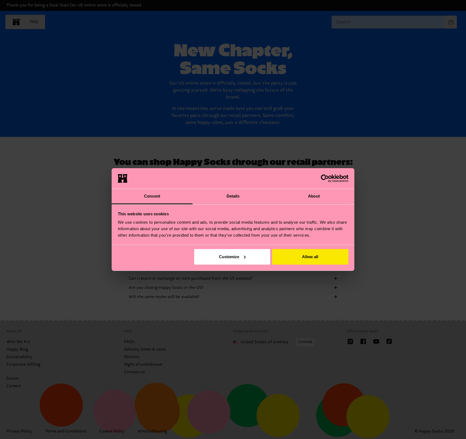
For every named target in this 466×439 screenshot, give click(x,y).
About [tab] (314, 196)
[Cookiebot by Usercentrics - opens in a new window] (324, 178)
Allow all (310, 256)
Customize (229, 256)
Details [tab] (233, 196)
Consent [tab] (152, 196)
